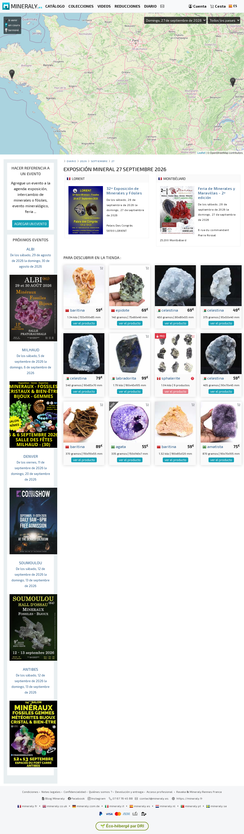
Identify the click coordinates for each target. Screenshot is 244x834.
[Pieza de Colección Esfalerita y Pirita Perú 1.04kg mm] (175, 353)
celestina (169, 310)
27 (113, 161)
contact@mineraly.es (154, 798)
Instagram (98, 798)
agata (120, 446)
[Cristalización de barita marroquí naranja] (175, 421)
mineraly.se (218, 806)
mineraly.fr (29, 806)
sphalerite (170, 378)
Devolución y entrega (129, 791)
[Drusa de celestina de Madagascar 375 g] (221, 285)
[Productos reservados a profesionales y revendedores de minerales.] (192, 378)
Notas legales (51, 791)
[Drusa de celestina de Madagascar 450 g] (175, 285)
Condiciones (30, 791)
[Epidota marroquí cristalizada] (129, 285)
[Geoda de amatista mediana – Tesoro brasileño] (221, 421)
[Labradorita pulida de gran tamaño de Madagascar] (129, 353)
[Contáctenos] (162, 6)
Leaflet (201, 152)
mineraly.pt (193, 806)
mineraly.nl (167, 806)
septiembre (99, 161)
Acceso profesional (160, 791)
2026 (83, 161)
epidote (122, 310)
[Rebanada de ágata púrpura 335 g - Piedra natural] (129, 421)
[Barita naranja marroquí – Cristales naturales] (83, 285)
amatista (214, 446)
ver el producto (84, 323)
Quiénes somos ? (100, 791)
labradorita (125, 378)
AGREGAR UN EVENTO (30, 224)
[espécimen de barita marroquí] (83, 421)
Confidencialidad (75, 791)
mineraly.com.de (88, 806)
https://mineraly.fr (190, 798)
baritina (77, 310)
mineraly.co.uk (57, 806)
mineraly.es (142, 806)
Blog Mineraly (55, 798)
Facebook (78, 798)
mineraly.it (117, 806)
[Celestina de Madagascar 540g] (83, 353)
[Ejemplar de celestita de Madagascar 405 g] (221, 353)
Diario (71, 161)
